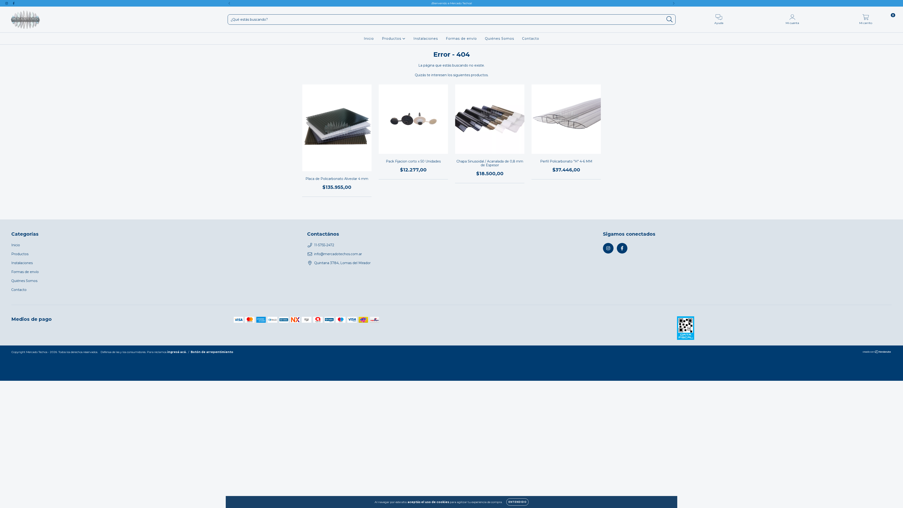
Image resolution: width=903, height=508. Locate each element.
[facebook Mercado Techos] (14, 3)
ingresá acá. (176, 352)
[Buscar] (669, 19)
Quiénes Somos (499, 38)
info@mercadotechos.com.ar (338, 254)
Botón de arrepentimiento (212, 352)
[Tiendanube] (877, 352)
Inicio (369, 38)
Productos (392, 38)
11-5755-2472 (324, 245)
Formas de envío (461, 38)
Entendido (517, 502)
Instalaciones (425, 38)
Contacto (530, 38)
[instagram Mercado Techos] (7, 3)
